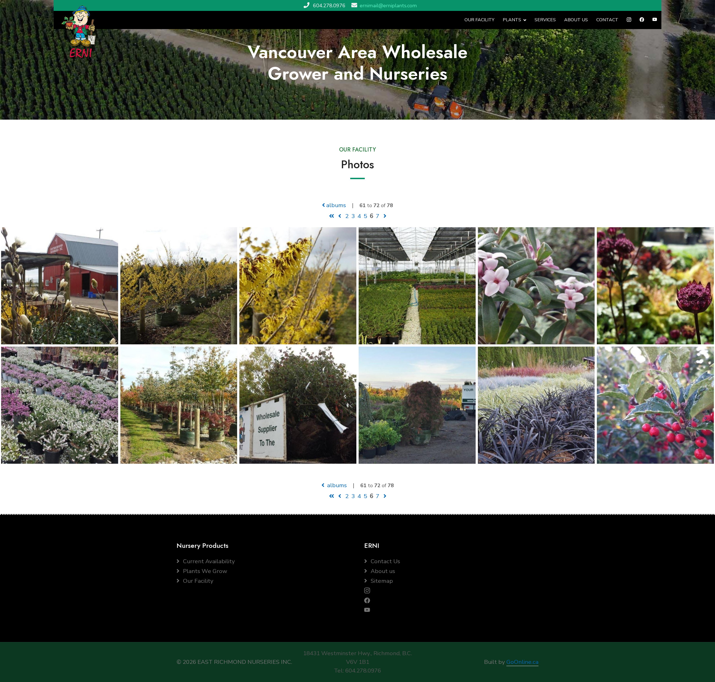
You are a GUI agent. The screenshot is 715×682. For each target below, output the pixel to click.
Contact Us (384, 561)
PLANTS (512, 20)
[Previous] (339, 216)
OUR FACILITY (479, 20)
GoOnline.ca (522, 662)
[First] (331, 216)
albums (335, 205)
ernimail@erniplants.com (388, 5)
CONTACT (607, 20)
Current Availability (208, 561)
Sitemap (381, 581)
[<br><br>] (59, 285)
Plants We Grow (204, 571)
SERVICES (545, 20)
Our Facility (197, 581)
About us (382, 571)
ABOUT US (576, 20)
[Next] (384, 216)
